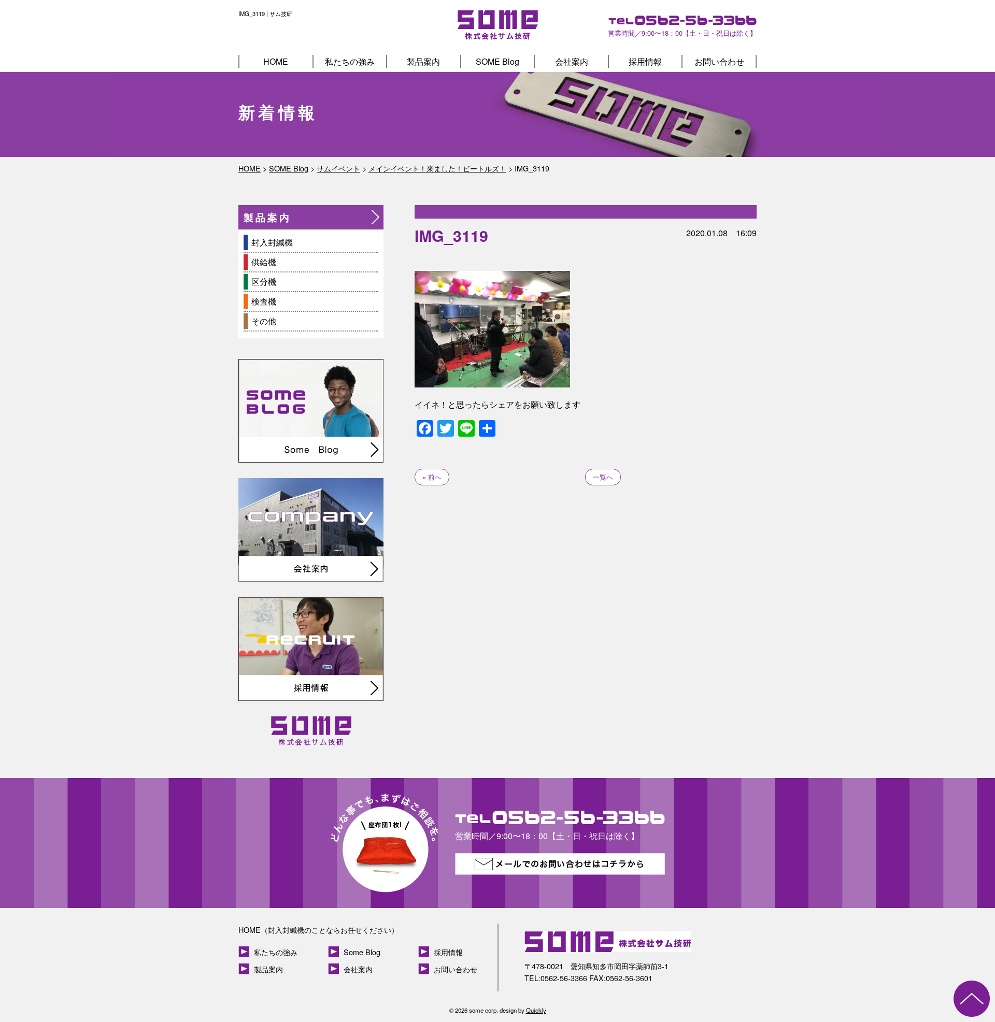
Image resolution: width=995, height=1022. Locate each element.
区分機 (263, 281)
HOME (275, 61)
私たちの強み (350, 61)
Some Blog (362, 951)
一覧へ (603, 477)
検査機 (263, 301)
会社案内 (571, 61)
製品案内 (423, 61)
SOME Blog (497, 61)
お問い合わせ (719, 61)
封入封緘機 (272, 242)
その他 (263, 321)
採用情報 (645, 61)
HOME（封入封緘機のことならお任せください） (318, 929)
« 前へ (432, 477)
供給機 (263, 262)
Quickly (536, 1010)
